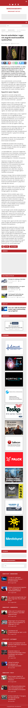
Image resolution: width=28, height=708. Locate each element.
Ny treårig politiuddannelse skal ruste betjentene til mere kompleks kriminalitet (17, 687)
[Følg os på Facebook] (15, 4)
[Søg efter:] (14, 25)
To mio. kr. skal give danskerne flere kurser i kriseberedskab (15, 579)
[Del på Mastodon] (18, 63)
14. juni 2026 (12, 667)
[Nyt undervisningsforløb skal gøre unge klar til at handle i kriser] (4, 598)
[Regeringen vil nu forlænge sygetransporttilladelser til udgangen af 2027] (4, 622)
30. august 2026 (13, 616)
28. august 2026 (13, 626)
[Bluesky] (12, 4)
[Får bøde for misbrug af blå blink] (4, 281)
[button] (26, 1)
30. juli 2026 (12, 701)
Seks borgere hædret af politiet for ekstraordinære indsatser (16, 678)
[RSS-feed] (10, 4)
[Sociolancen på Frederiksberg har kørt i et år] (4, 632)
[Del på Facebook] (2, 63)
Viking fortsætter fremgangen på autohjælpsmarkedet (14, 664)
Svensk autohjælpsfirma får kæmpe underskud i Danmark (17, 643)
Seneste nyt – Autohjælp (10, 639)
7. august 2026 (13, 658)
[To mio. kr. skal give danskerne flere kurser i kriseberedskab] (4, 579)
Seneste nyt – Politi (8, 672)
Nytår (6, 246)
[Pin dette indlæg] (9, 63)
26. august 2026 (13, 681)
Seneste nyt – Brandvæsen (10, 573)
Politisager (14, 246)
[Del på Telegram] (21, 63)
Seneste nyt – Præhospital (10, 607)
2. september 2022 (14, 289)
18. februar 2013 (13, 281)
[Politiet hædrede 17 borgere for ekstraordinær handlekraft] (4, 697)
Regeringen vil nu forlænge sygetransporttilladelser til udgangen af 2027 (16, 622)
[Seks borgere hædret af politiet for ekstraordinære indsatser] (4, 678)
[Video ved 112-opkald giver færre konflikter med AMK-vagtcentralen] (4, 612)
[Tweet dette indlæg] (5, 63)
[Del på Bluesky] (23, 63)
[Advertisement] (15, 16)
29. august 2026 (13, 582)
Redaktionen (11, 291)
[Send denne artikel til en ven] (11, 63)
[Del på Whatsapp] (16, 63)
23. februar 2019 (6, 43)
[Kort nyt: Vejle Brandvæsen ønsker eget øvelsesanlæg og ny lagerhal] (4, 309)
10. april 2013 (13, 297)
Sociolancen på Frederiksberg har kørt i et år (17, 631)
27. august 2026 (13, 592)
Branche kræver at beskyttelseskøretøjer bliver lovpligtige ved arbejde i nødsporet (17, 653)
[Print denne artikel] (14, 63)
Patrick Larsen (16, 43)
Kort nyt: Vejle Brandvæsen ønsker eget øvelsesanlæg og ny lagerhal (17, 309)
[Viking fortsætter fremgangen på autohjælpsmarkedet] (4, 664)
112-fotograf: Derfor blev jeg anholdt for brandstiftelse (15, 294)
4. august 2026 (13, 691)
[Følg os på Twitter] (18, 4)
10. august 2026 (13, 646)
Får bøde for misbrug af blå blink (16, 279)
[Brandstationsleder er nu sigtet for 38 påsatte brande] (4, 288)
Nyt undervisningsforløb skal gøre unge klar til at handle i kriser (17, 598)
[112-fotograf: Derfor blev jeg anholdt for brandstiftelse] (4, 296)
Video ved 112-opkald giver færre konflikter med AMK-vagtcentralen (16, 612)
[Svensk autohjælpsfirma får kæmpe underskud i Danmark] (4, 644)
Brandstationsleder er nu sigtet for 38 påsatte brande (16, 287)
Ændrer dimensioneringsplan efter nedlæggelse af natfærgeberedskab (17, 588)
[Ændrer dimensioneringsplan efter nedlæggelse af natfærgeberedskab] (4, 588)
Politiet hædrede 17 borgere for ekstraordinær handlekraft (17, 697)
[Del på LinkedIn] (7, 63)
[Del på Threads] (25, 63)
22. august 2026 (13, 634)
